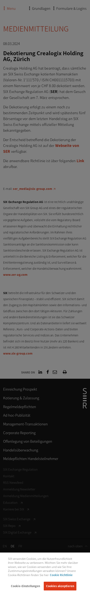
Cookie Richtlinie (61, 575)
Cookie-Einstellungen (25, 586)
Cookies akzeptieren (60, 586)
